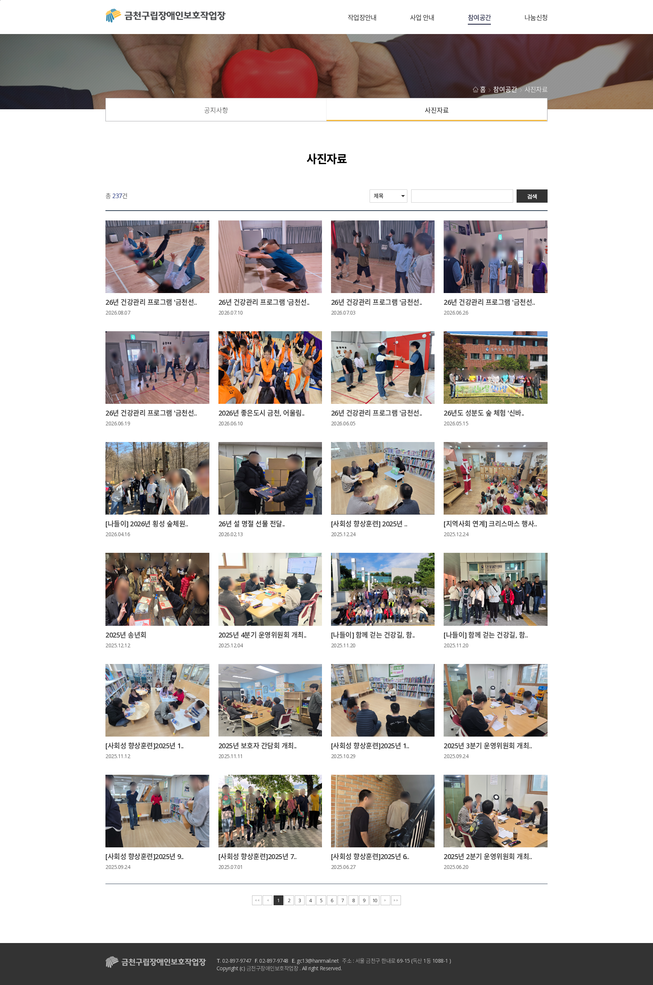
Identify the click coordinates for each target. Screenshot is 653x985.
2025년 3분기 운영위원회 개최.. (488, 745)
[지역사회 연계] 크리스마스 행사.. (490, 523)
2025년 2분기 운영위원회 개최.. (488, 856)
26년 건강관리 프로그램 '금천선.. (151, 302)
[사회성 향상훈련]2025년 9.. (144, 856)
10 (374, 900)
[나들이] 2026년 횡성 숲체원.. (146, 523)
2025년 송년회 (126, 634)
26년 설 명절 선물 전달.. (251, 523)
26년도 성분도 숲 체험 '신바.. (484, 412)
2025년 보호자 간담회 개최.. (257, 745)
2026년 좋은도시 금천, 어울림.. (261, 412)
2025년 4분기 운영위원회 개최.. (262, 634)
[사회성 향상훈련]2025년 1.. (144, 745)
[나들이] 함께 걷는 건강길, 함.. (373, 634)
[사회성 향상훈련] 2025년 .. (369, 523)
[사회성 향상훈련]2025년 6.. (370, 856)
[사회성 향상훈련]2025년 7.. (257, 856)
